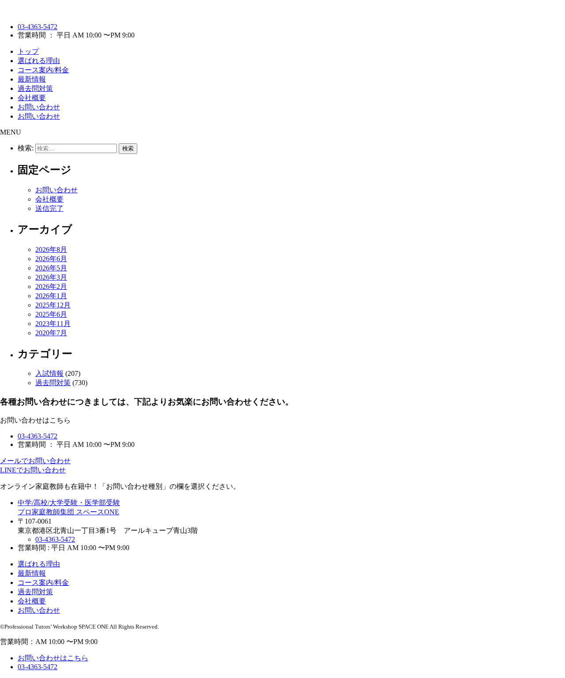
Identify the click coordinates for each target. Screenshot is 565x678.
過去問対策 (35, 88)
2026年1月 (51, 296)
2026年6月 (51, 258)
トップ (28, 51)
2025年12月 (53, 305)
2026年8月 (51, 249)
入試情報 (49, 373)
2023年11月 (53, 323)
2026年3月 (51, 277)
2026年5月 (51, 268)
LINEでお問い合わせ (33, 470)
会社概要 (32, 97)
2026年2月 (51, 286)
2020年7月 (51, 333)
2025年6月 (51, 314)
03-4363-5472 (37, 26)
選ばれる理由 (39, 60)
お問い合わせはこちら (53, 658)
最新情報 (32, 79)
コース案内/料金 (43, 70)
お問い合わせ (39, 107)
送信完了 (49, 208)
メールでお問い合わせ (35, 460)
